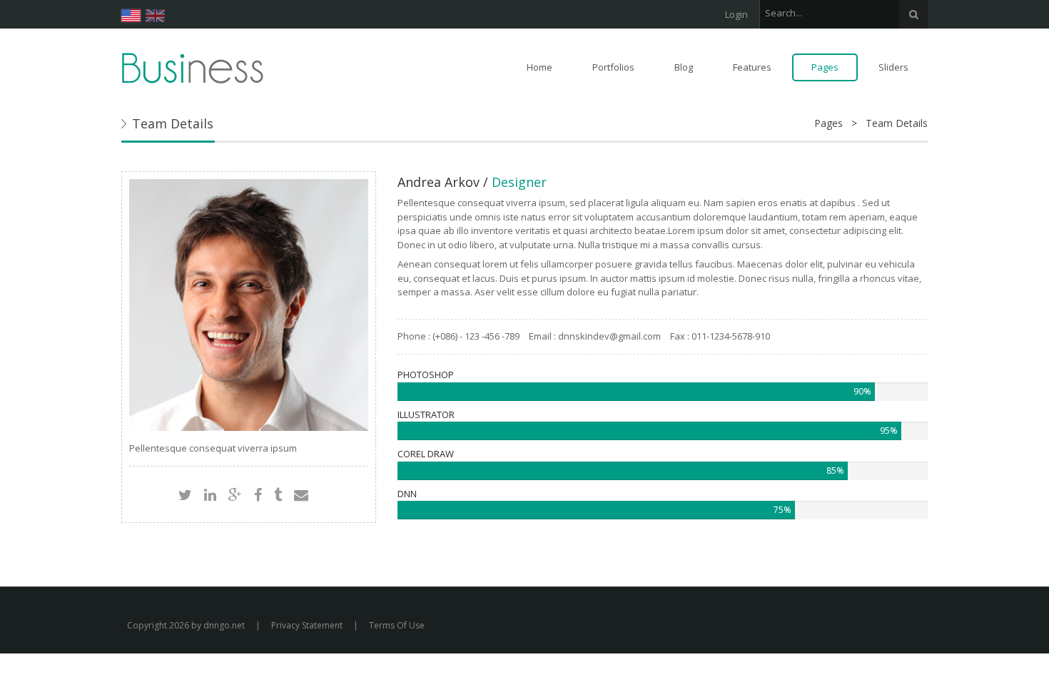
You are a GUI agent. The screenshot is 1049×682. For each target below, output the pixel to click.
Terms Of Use (397, 625)
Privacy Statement (307, 625)
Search (913, 14)
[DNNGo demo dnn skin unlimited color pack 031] (192, 67)
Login (736, 14)
